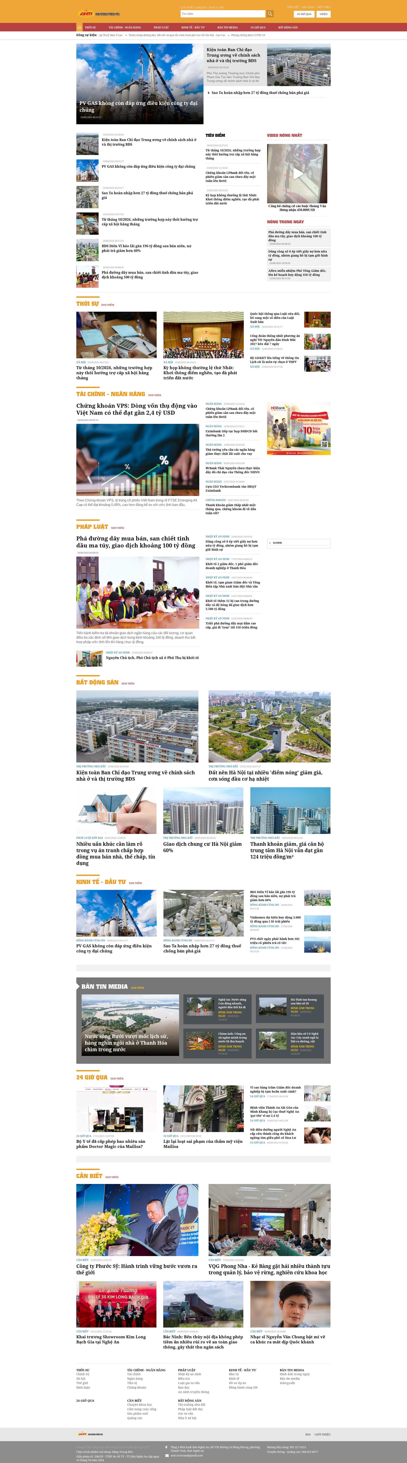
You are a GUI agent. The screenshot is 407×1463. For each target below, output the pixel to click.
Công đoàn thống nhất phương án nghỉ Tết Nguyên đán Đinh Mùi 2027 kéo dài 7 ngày (275, 340)
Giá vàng (308, 7)
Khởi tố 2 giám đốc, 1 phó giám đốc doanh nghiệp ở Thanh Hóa (232, 566)
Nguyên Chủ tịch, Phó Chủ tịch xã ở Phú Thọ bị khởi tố (152, 657)
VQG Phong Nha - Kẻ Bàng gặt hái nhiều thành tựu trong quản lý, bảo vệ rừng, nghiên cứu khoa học (269, 1269)
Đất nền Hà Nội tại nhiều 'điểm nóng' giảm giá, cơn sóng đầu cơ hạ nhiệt (266, 775)
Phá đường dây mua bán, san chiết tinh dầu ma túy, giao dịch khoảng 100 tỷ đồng (297, 237)
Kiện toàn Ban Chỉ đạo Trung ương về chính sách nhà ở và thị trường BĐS (135, 775)
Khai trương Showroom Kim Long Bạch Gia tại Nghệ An (111, 1339)
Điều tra (184, 1378)
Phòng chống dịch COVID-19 (178, 35)
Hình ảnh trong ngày (295, 1374)
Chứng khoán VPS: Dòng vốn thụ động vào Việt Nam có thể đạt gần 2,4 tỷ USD (136, 409)
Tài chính (134, 1374)
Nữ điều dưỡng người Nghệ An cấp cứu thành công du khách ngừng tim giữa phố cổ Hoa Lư (273, 1134)
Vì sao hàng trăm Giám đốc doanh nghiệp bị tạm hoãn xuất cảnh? (275, 1089)
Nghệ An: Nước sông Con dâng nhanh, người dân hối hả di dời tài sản (232, 1003)
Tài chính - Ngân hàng (125, 27)
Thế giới (82, 1383)
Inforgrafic (287, 1383)
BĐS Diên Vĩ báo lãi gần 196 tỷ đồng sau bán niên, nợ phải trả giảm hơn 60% (272, 896)
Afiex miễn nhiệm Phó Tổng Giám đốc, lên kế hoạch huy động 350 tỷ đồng (297, 274)
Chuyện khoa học (139, 1405)
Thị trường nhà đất (91, 766)
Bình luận (83, 1387)
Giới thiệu (324, 7)
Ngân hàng (214, 404)
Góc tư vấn (185, 1413)
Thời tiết (293, 7)
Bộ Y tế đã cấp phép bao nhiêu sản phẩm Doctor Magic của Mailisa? (110, 1144)
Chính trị (82, 1374)
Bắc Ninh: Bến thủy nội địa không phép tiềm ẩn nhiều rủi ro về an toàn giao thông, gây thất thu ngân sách (203, 1342)
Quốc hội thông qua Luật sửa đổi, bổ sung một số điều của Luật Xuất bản (275, 318)
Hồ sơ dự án (237, 1383)
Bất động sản (288, 27)
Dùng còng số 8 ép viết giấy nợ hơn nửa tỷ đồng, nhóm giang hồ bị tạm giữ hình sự (298, 257)
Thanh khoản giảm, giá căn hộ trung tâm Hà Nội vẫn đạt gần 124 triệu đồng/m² (287, 850)
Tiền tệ (132, 1383)
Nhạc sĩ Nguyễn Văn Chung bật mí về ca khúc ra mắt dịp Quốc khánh (287, 1339)
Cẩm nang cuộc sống (141, 1409)
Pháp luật (161, 27)
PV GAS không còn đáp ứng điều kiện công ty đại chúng (148, 166)
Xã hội (81, 362)
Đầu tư (233, 1374)
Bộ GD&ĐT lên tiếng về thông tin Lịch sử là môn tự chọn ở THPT (274, 360)
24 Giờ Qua (258, 27)
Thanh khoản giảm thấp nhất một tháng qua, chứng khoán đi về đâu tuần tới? (231, 509)
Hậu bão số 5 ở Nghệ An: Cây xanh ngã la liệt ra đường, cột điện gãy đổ (305, 1038)
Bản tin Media (227, 27)
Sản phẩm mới (137, 1413)
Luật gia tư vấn (189, 1383)
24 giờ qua (304, 14)
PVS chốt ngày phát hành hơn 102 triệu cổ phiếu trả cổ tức (275, 941)
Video (324, 14)
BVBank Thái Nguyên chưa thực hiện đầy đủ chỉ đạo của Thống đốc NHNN (233, 470)
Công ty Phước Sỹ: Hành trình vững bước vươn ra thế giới (136, 1269)
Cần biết (89, 1176)
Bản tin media (290, 1378)
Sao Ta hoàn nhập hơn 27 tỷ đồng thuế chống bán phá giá (260, 92)
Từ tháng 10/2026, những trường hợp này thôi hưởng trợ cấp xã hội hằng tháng (233, 154)
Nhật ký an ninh (118, 652)
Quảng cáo (134, 1418)
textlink (277, 542)
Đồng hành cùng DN (90, 940)
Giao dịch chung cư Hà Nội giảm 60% (202, 847)
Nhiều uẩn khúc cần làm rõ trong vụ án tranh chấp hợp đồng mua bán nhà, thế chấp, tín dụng (115, 853)
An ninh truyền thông (193, 1392)
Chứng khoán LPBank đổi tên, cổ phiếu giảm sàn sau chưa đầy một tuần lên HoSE (231, 177)
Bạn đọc (184, 1387)
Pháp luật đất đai (89, 838)
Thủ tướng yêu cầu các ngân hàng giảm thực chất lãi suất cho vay (230, 452)
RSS (308, 1434)
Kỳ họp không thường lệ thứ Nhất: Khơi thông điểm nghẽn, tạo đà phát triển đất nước (232, 199)
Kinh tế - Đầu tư (193, 27)
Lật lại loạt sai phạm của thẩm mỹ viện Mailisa (203, 1144)
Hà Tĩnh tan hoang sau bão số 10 (304, 1001)
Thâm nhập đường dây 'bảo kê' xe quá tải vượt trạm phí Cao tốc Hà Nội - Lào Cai (106, 35)
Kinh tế (234, 1378)
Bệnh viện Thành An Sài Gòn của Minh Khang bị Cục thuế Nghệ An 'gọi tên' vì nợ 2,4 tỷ (274, 1112)
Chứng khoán (216, 500)
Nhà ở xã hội (187, 1418)
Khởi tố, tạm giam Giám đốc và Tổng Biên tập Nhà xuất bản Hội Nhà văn (233, 584)
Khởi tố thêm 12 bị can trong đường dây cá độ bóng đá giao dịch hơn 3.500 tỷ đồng (232, 605)
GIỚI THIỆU (323, 1434)
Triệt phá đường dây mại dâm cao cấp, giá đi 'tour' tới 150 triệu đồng (231, 625)
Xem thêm (107, 304)
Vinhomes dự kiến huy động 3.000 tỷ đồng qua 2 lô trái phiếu (275, 919)
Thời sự (90, 27)
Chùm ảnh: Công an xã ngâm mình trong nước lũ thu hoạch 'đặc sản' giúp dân (232, 1038)
